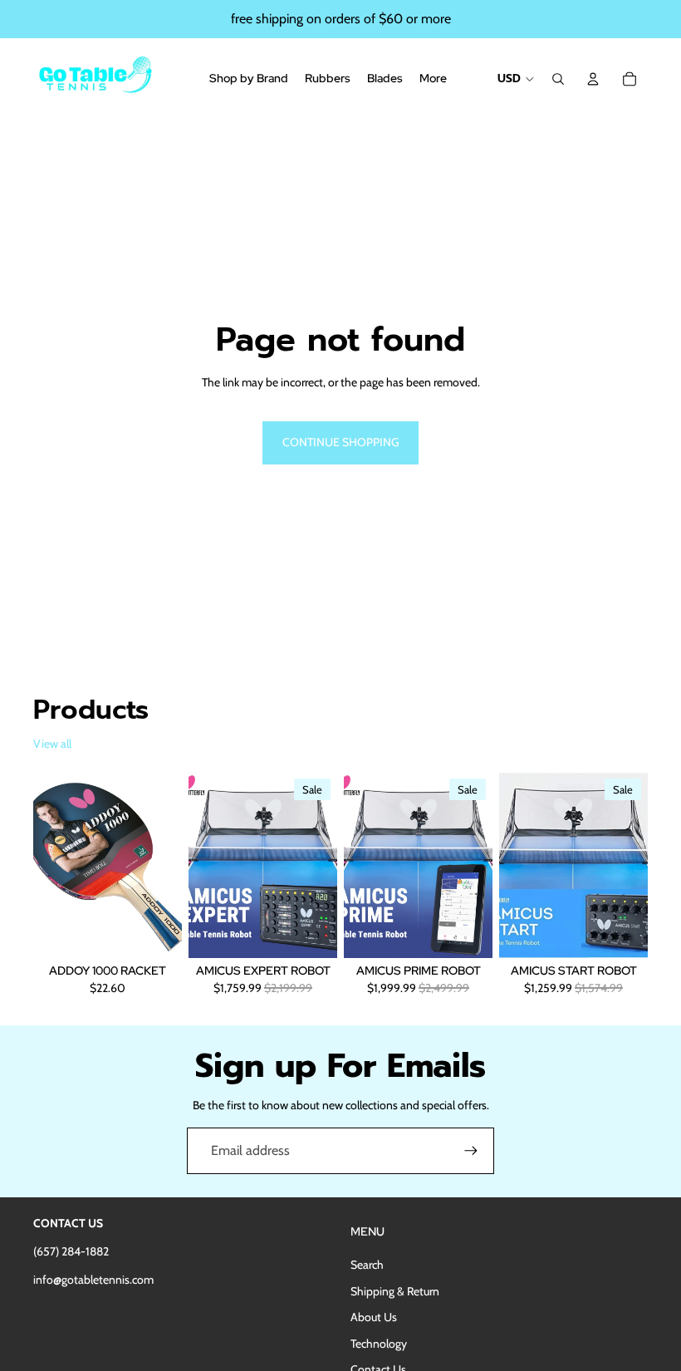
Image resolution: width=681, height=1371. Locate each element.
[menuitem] (433, 79)
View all (52, 743)
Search (367, 1264)
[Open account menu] (593, 79)
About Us (373, 1317)
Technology (378, 1343)
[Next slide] (169, 865)
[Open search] (558, 79)
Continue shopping (340, 442)
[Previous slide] (46, 865)
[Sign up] (471, 1151)
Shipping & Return (394, 1291)
